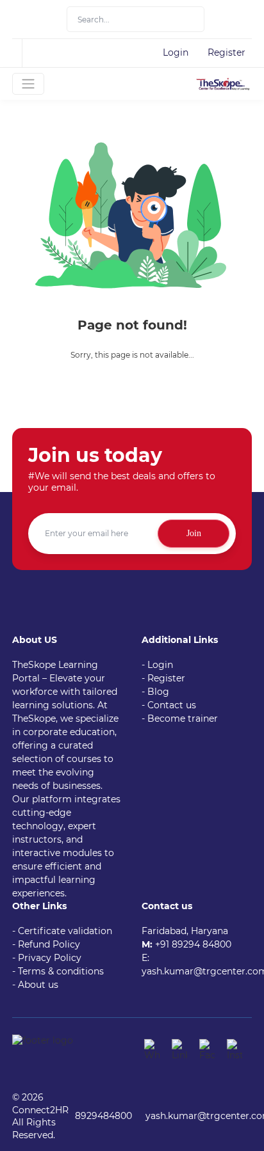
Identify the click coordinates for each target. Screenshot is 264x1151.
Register (226, 52)
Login (175, 52)
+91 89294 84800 (193, 944)
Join (193, 533)
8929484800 (103, 1116)
